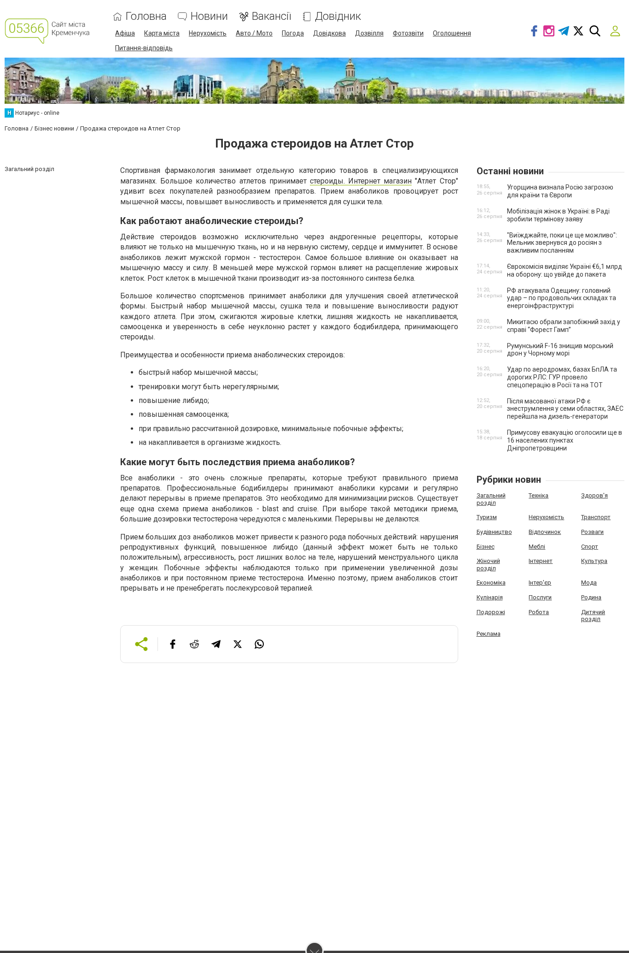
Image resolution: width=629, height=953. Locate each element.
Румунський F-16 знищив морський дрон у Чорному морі (560, 349)
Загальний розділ (491, 499)
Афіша (125, 33)
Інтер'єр (540, 582)
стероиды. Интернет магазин (361, 181)
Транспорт (596, 517)
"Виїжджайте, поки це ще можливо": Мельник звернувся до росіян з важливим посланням (562, 243)
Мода (589, 582)
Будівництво (494, 531)
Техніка (538, 495)
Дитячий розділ (593, 616)
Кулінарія (490, 597)
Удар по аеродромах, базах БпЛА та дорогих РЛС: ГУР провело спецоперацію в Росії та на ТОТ (562, 377)
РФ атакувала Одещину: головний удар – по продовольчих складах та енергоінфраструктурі (561, 298)
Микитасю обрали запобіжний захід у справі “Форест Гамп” (563, 325)
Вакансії (271, 16)
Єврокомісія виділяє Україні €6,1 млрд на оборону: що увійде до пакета (564, 270)
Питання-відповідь (144, 48)
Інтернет (541, 560)
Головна (146, 16)
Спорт (589, 546)
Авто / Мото (254, 33)
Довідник (338, 16)
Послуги (540, 597)
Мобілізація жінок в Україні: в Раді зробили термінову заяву (558, 215)
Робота (539, 612)
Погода (293, 33)
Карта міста (162, 33)
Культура (594, 560)
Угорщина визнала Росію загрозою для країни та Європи (560, 191)
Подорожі (491, 612)
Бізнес (486, 546)
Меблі (537, 546)
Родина (591, 597)
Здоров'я (594, 495)
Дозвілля (369, 33)
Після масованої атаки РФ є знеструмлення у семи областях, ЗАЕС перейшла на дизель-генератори (565, 408)
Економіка (491, 582)
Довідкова (329, 33)
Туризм (487, 517)
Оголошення (452, 33)
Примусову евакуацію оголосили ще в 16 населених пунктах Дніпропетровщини (564, 440)
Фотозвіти (408, 33)
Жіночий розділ (488, 564)
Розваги (592, 531)
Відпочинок (545, 531)
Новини (209, 16)
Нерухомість (208, 33)
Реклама (489, 633)
